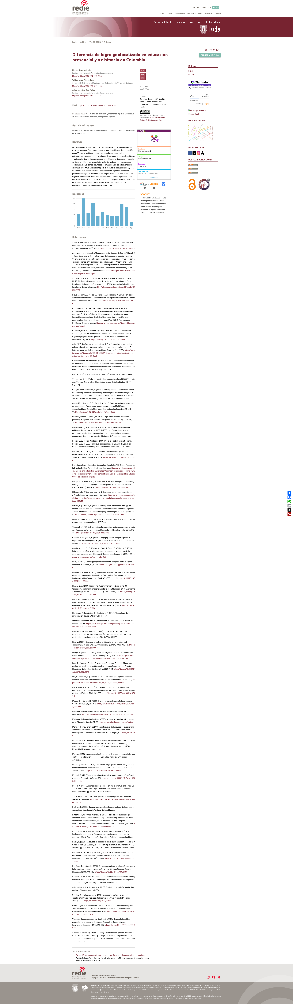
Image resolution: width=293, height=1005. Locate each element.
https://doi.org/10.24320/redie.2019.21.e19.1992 (95, 412)
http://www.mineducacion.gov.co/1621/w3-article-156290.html (107, 714)
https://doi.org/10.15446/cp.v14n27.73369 (103, 770)
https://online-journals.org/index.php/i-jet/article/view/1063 (99, 514)
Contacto (218, 13)
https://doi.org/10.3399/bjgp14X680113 (112, 487)
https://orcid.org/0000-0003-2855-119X (87, 86)
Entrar (216, 7)
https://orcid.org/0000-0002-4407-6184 (86, 96)
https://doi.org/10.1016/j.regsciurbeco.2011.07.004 (100, 543)
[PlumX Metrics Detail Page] (154, 139)
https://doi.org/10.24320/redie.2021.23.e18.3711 (98, 105)
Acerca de (190, 13)
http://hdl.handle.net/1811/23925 (97, 901)
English (191, 75)
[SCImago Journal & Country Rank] (199, 112)
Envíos (200, 13)
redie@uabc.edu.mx (103, 990)
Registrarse (206, 7)
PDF (142, 74)
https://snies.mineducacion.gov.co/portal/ (116, 722)
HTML (143, 70)
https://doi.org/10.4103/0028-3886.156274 (93, 533)
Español (191, 71)
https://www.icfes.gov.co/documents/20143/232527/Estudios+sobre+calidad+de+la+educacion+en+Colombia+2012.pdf (103, 353)
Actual (162, 13)
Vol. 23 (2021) (95, 42)
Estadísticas (209, 13)
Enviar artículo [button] (210, 55)
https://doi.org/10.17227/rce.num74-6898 (108, 339)
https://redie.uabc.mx (214, 987)
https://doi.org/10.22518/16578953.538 (111, 872)
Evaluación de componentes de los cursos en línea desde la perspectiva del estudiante (110, 955)
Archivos (169, 13)
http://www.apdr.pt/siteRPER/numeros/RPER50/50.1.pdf (98, 423)
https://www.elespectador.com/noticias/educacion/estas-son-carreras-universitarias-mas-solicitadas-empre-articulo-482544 (103, 498)
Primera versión (180, 13)
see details (154, 177)
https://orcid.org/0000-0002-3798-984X (87, 76)
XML (142, 78)
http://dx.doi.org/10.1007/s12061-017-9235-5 (116, 248)
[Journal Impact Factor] (199, 85)
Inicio (74, 42)
